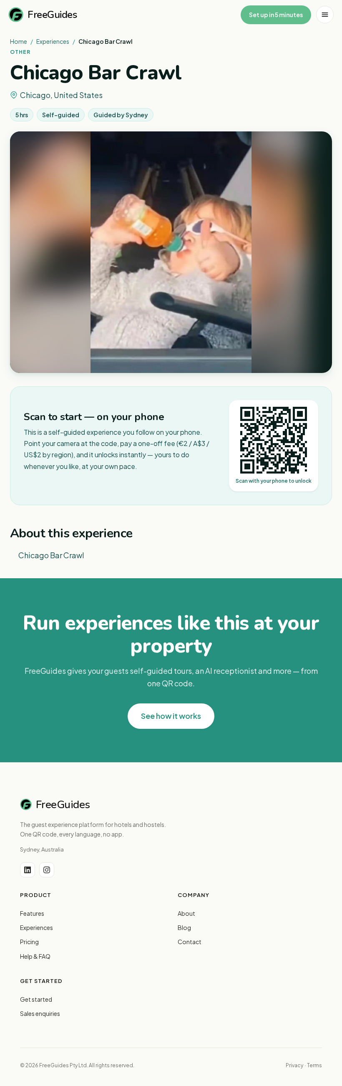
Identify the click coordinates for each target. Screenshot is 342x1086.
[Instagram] (46, 869)
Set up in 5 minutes (276, 14)
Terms (314, 1065)
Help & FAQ (35, 956)
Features (32, 913)
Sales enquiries (40, 1013)
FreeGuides (52, 14)
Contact (189, 941)
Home (18, 41)
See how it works (171, 716)
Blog (184, 927)
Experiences (52, 41)
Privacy (294, 1065)
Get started (36, 999)
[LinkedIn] (27, 869)
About (186, 913)
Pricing (29, 941)
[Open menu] (325, 14)
